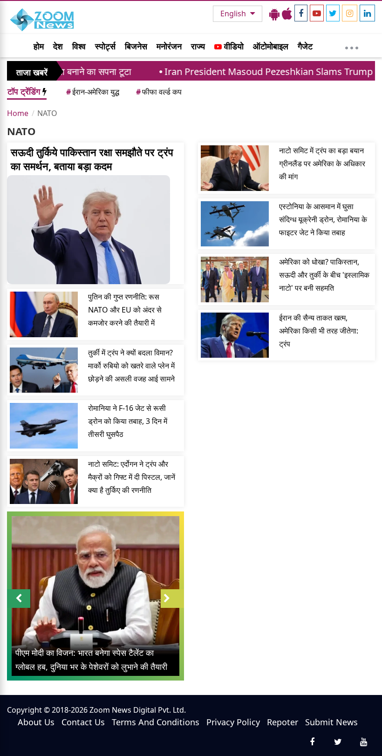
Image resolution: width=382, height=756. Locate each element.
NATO (47, 113)
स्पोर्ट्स (105, 46)
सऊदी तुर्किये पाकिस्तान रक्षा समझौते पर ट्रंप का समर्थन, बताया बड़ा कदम (92, 159)
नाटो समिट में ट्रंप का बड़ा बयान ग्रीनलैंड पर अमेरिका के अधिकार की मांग (322, 163)
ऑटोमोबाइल (270, 46)
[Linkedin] (367, 13)
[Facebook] (300, 13)
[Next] (172, 598)
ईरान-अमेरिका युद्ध (92, 92)
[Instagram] (349, 13)
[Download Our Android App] (274, 13)
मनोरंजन (169, 46)
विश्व (79, 46)
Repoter (282, 722)
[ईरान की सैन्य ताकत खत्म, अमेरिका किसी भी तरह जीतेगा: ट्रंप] (235, 335)
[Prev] (18, 598)
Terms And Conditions (155, 722)
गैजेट (305, 46)
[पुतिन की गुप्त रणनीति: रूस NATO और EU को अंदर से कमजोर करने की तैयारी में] (44, 314)
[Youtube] (317, 13)
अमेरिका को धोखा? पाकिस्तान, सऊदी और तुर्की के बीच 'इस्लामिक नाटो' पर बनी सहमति (324, 275)
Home (17, 113)
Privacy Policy (233, 722)
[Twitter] (333, 13)
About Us (36, 722)
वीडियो (233, 46)
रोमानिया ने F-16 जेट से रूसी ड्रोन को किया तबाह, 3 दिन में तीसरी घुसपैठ (127, 421)
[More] (351, 45)
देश (58, 46)
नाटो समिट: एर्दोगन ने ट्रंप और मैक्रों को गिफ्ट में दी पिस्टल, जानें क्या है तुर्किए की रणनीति (131, 477)
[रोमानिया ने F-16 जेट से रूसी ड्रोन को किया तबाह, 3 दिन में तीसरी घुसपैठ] (44, 426)
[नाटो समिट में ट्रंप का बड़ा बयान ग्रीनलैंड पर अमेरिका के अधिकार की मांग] (235, 168)
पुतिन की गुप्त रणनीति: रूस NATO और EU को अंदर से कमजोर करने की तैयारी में (125, 310)
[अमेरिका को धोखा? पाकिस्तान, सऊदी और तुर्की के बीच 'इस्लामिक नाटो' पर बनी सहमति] (235, 279)
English (234, 13)
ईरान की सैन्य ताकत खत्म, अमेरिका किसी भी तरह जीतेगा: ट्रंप (318, 331)
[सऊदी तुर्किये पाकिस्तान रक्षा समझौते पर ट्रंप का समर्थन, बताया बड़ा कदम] (95, 229)
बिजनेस (136, 46)
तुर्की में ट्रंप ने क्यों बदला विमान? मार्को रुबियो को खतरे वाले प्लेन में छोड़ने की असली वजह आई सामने (131, 365)
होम (39, 46)
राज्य (198, 46)
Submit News (331, 722)
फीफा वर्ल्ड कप (159, 92)
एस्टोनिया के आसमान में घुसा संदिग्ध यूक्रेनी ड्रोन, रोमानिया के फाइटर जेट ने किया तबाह (323, 219)
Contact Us (83, 722)
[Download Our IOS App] (287, 13)
